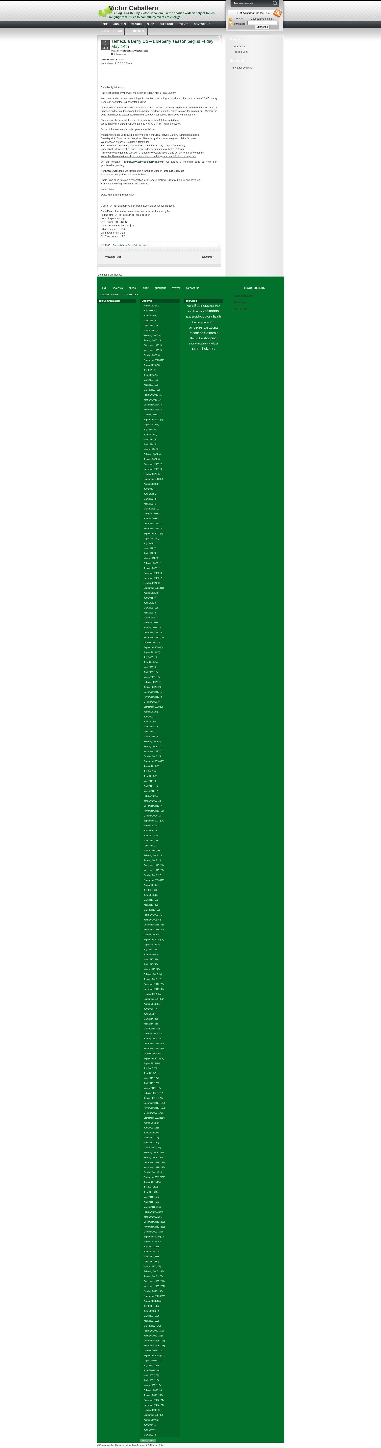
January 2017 (150, 860)
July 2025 (148, 370)
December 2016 (151, 865)
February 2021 (151, 622)
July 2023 (148, 489)
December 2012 (151, 1103)
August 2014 (150, 1004)
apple (190, 305)
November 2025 (151, 350)
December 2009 (151, 1281)
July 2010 (148, 1246)
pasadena (210, 327)
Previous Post (113, 257)
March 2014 (149, 1028)
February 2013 (151, 1093)
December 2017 (151, 806)
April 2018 (148, 786)
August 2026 (150, 305)
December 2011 (151, 1162)
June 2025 (149, 375)
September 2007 (152, 1415)
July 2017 (148, 830)
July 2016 (148, 890)
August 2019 (150, 712)
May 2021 (148, 608)
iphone (204, 322)
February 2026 (151, 335)
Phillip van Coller (156, 1445)
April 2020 (148, 672)
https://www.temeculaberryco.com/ (144, 161)
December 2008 (151, 1340)
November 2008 (151, 1345)
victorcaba (126, 51)
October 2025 (150, 355)
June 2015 (149, 954)
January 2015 (150, 979)
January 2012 (150, 1157)
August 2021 (150, 593)
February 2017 (151, 855)
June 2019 (149, 721)
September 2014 (152, 999)
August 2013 (150, 1063)
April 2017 (148, 845)
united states (203, 348)
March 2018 (149, 791)
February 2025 (151, 395)
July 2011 (148, 1187)
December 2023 (151, 464)
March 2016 (149, 910)
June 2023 (149, 494)
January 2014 (150, 1038)
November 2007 (151, 1405)
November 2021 (151, 578)
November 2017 (151, 811)
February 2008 (151, 1390)
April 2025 (148, 385)
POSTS (239, 19)
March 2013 (149, 1088)
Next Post (207, 257)
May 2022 (148, 548)
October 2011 (150, 1172)
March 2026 (149, 330)
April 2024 (148, 444)
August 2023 (150, 484)
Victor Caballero (133, 8)
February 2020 (151, 682)
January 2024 (150, 459)
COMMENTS (239, 24)
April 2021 (148, 612)
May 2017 (148, 840)
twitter (214, 343)
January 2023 (150, 518)
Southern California (199, 343)
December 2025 (151, 345)
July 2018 (148, 771)
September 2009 (152, 1296)
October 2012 (150, 1113)
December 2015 (151, 924)
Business (201, 306)
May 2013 (148, 1078)
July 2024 (148, 429)
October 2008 (150, 1350)
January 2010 (150, 1276)
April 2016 (148, 905)
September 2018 (152, 761)
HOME (104, 24)
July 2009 (148, 1306)
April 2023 (148, 504)
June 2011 (149, 1192)
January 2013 (150, 1098)
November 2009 (151, 1286)
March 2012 (149, 1147)
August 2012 (150, 1123)
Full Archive (148, 1441)
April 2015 (148, 964)
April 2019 (148, 731)
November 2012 (151, 1108)
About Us (119, 24)
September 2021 (152, 588)
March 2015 (149, 969)
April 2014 (148, 1024)
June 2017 (149, 835)
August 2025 (150, 365)
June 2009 (149, 1311)
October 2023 (150, 474)
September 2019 (152, 707)
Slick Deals (239, 46)
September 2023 (152, 479)
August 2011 (150, 1182)
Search (136, 24)
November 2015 (151, 929)
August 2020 (150, 652)
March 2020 (149, 677)
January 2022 (150, 568)
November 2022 (151, 528)
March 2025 (149, 390)
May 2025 (148, 380)
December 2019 (151, 692)
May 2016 (148, 900)
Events (183, 24)
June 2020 (149, 662)
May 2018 (148, 781)
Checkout (166, 24)
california (212, 311)
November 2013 (151, 1048)
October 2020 (150, 642)
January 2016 (150, 920)
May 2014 (148, 1019)
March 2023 (149, 508)
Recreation (196, 338)
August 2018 (150, 766)
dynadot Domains (242, 67)
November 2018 (151, 751)
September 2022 (152, 533)
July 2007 (148, 1425)
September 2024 (152, 419)
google (209, 316)
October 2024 (150, 414)
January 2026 (150, 340)
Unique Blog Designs (135, 1445)
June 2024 (149, 434)
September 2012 (152, 1118)
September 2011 (151, 1177)
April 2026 (148, 325)
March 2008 (149, 1385)
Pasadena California (203, 333)
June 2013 (149, 1073)
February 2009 (151, 1331)
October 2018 (150, 756)
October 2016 (150, 875)
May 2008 (148, 1375)
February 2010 (151, 1271)
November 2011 (151, 1167)
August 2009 (150, 1301)
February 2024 (151, 454)
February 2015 (151, 974)
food (201, 316)
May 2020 (148, 667)
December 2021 (151, 573)
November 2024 (151, 409)
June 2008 (149, 1370)
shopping (209, 338)
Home (196, 322)
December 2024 (151, 404)
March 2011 (149, 1207)
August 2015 (150, 944)
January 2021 (150, 627)
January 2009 (150, 1335)
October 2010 (150, 1232)
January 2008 (150, 1395)
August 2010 (150, 1241)
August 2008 (150, 1360)
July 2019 (148, 716)
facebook (192, 316)
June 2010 (149, 1251)
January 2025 (150, 400)
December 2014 (151, 984)
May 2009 (148, 1316)
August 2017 (150, 825)
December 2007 (151, 1400)
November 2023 (151, 469)
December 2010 (151, 1222)
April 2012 (148, 1142)
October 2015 (150, 934)
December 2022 (151, 523)
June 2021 (149, 603)
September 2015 (152, 939)
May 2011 (148, 1197)
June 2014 (149, 1014)
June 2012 (149, 1132)
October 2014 (150, 994)
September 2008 (152, 1355)
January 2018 (150, 801)
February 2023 (151, 513)
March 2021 (149, 617)
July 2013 (148, 1068)
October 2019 (150, 702)
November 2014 (151, 989)
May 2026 (148, 320)
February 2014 (151, 1033)
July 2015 (148, 949)
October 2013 (150, 1053)
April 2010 (148, 1261)
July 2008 (148, 1365)
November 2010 (151, 1227)
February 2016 (151, 915)
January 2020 (150, 687)
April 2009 (148, 1321)
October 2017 (150, 816)
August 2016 (150, 885)
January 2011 (150, 1217)
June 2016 (149, 895)
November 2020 (151, 637)
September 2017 (152, 820)
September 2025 (152, 360)
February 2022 (151, 563)
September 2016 (152, 880)
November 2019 (151, 697)
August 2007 (150, 1420)
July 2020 (148, 657)
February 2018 (151, 796)
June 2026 (149, 315)
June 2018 (149, 776)
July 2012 (148, 1128)
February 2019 (151, 741)
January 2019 (150, 746)
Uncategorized (141, 51)
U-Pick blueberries (140, 245)
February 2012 (151, 1152)
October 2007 (150, 1410)
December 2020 (151, 632)
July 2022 (148, 543)
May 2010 (148, 1256)
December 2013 (151, 1043)
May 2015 (148, 959)
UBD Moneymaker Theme (109, 1445)
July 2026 (148, 310)
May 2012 (148, 1137)
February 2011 (151, 1212)
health (217, 316)
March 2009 (149, 1326)
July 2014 (148, 1009)
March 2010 (149, 1266)
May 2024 (148, 439)
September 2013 (152, 1058)
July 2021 (148, 598)
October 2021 (150, 583)
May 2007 (148, 1435)
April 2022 (148, 553)
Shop (150, 24)
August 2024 (150, 424)
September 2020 (152, 647)
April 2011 (148, 1202)
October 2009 (150, 1291)
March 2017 (149, 850)
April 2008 (148, 1380)
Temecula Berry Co (121, 245)
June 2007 (149, 1430)
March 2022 (149, 558)
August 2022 (150, 538)
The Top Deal (136, 31)
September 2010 (152, 1236)
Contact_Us (202, 24)
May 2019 (148, 726)
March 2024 (149, 449)
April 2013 (148, 1083)
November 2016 (151, 870)
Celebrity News (111, 31)
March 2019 (149, 736)
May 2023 (148, 499)
